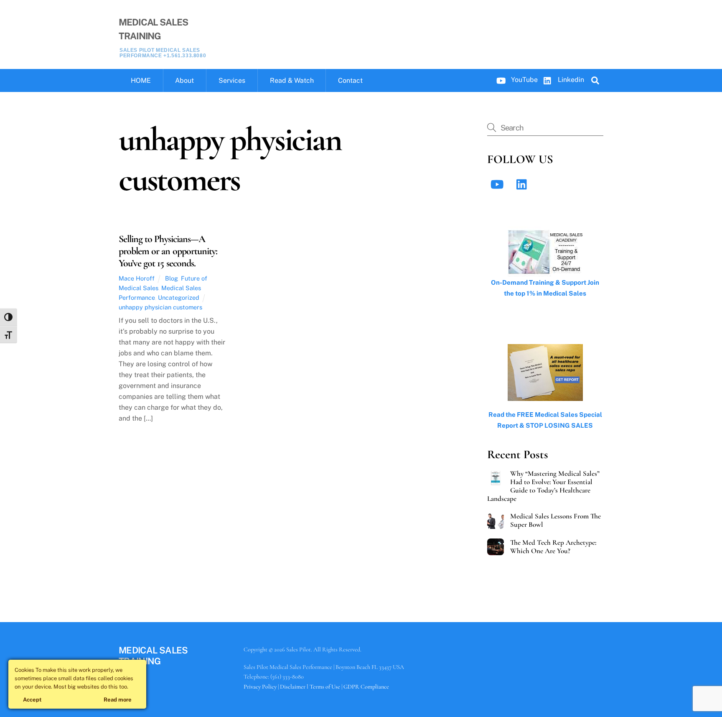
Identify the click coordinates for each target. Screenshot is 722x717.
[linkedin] (523, 183)
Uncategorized (178, 297)
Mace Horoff (137, 278)
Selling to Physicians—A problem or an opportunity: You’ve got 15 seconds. (168, 251)
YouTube (523, 80)
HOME (141, 80)
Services (232, 80)
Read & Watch (292, 80)
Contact (350, 80)
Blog (171, 278)
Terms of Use (325, 686)
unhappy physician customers (160, 307)
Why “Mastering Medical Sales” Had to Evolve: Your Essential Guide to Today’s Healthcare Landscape (543, 486)
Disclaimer (292, 686)
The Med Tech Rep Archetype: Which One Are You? (553, 546)
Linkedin (570, 80)
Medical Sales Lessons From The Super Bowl (555, 520)
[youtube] (498, 183)
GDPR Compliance (366, 686)
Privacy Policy (260, 686)
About (184, 80)
